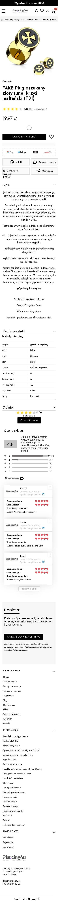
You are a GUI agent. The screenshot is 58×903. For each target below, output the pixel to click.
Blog (5, 700)
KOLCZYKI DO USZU (31, 19)
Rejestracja (8, 842)
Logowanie (8, 846)
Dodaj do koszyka (24, 136)
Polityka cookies (10, 681)
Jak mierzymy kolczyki (13, 810)
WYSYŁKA (7, 718)
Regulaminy (8, 695)
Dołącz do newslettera (23, 636)
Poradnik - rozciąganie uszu (15, 736)
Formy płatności (10, 796)
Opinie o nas (9, 704)
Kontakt (6, 723)
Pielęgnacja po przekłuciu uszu (17, 773)
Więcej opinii (29, 588)
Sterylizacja (8, 782)
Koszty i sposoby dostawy (14, 792)
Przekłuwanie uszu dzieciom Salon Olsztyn (22, 768)
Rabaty (6, 820)
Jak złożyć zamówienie (13, 778)
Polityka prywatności (12, 691)
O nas (6, 677)
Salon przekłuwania (12, 714)
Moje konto (8, 837)
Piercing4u (7, 81)
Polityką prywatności (20, 650)
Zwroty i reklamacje (12, 686)
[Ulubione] (42, 10)
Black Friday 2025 (11, 745)
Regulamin (34, 643)
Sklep (5, 709)
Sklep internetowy (25, 899)
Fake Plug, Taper (49, 19)
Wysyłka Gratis (9, 759)
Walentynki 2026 (11, 741)
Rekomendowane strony (14, 824)
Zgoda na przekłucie (12, 764)
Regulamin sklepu (11, 806)
